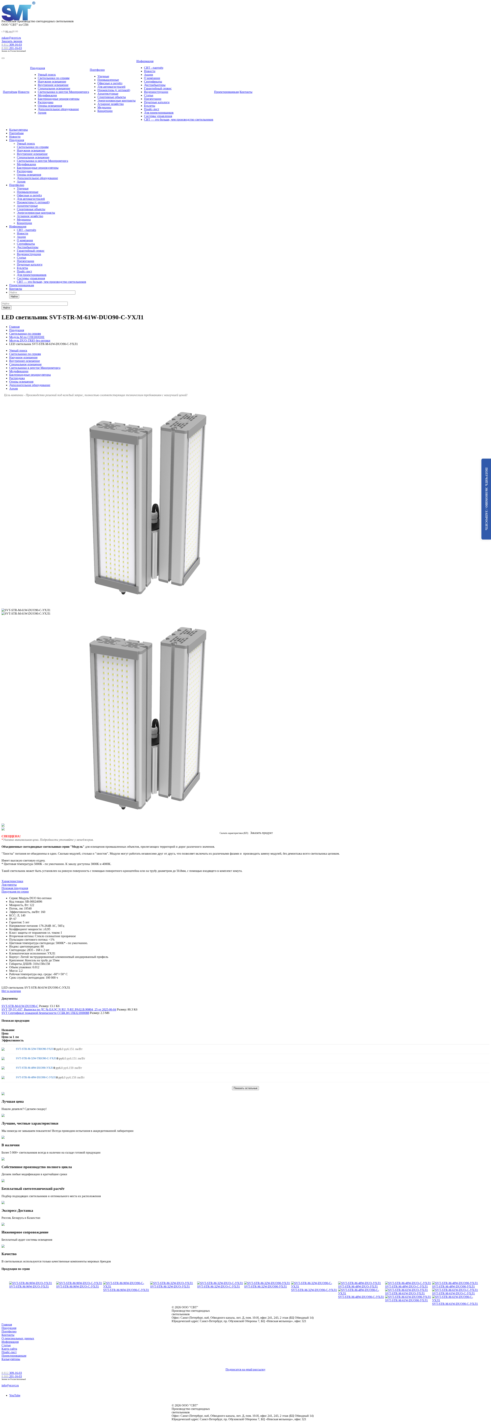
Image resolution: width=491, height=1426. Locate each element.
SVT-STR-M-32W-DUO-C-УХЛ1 (218, 1286)
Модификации (47, 95)
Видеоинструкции (156, 92)
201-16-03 (12, 48)
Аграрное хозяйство (110, 104)
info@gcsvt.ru (10, 1385)
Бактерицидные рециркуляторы (58, 98)
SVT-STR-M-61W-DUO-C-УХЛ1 (453, 1293)
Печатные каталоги (157, 102)
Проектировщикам (226, 92)
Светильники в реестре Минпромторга (63, 92)
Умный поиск (47, 74)
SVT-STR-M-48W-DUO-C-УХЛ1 (406, 1286)
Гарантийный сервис (158, 88)
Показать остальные (245, 1088)
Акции (148, 74)
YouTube (14, 1395)
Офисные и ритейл (109, 83)
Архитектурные (107, 93)
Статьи (148, 95)
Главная (7, 1324)
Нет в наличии (11, 991)
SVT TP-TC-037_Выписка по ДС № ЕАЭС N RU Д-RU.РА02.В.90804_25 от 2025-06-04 (59, 1009)
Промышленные (108, 79)
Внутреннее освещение (53, 85)
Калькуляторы (18, 129)
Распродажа (45, 102)
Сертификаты (153, 81)
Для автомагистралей (111, 86)
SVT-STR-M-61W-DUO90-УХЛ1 (406, 1300)
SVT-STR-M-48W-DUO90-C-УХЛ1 (361, 1297)
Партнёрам (10, 92)
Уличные (103, 76)
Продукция (37, 68)
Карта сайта (9, 1348)
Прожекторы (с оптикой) (113, 90)
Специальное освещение (54, 88)
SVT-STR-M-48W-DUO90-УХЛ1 (453, 1286)
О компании (152, 78)
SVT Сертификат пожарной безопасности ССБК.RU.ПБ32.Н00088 (45, 1013)
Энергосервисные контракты (116, 100)
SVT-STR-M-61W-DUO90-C (20, 1006)
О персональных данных (18, 1338)
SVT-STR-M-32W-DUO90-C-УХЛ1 (314, 1290)
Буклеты (149, 105)
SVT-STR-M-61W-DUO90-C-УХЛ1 (455, 1303)
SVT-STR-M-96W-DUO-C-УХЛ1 (77, 1286)
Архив (42, 112)
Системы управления (158, 116)
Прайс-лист (151, 109)
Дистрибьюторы (155, 85)
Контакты (246, 92)
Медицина (104, 107)
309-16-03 (12, 44)
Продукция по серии (15, 891)
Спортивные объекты (111, 97)
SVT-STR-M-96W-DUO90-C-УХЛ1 (126, 1290)
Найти (14, 296)
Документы (9, 884)
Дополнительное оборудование (58, 109)
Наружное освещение (52, 81)
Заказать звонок (12, 41)
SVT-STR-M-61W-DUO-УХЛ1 (405, 1293)
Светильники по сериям (53, 78)
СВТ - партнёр (153, 67)
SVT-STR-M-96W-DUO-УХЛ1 (29, 1286)
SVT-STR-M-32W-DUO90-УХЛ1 (265, 1286)
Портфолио (97, 69)
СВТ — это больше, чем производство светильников (178, 119)
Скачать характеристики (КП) (234, 833)
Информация (144, 61)
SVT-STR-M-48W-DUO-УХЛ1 (358, 1286)
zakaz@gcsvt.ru (11, 37)
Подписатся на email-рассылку (245, 1369)
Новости (23, 92)
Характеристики (12, 881)
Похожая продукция (15, 888)
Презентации (152, 98)
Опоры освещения (50, 105)
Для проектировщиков (159, 112)
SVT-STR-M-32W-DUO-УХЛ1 (170, 1286)
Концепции (105, 111)
